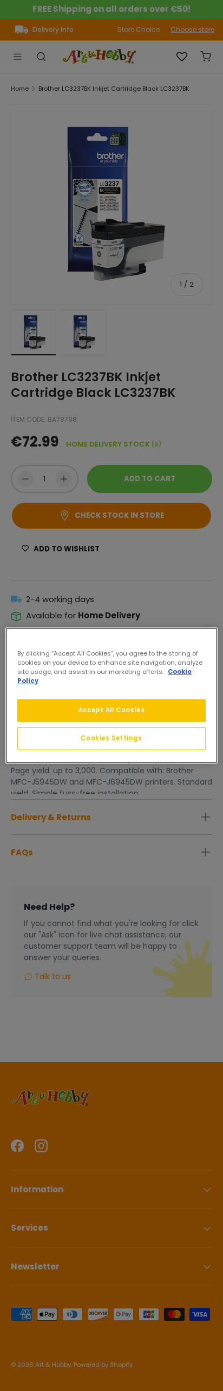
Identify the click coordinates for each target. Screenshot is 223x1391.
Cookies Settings (111, 738)
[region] (111, 695)
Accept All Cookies (111, 710)
